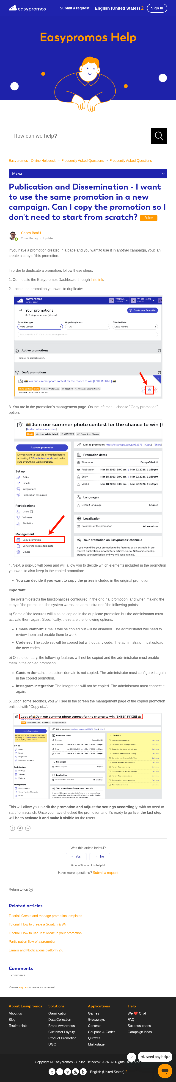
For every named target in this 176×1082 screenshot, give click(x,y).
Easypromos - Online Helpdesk (32, 160)
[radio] (76, 856)
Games (93, 1013)
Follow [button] (148, 218)
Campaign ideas (140, 1032)
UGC (52, 1044)
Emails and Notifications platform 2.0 (36, 950)
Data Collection (59, 1019)
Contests (95, 1026)
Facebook (12, 831)
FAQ (131, 1019)
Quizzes (94, 1038)
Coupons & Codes (102, 1032)
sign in (23, 987)
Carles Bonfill (31, 233)
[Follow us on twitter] (52, 1071)
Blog (12, 1019)
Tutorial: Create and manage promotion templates (45, 916)
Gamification (57, 1013)
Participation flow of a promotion (32, 941)
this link (97, 280)
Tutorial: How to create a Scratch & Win (38, 924)
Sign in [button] (157, 8)
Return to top (18, 889)
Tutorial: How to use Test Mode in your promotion (45, 933)
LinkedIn (27, 831)
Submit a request (74, 8)
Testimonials (18, 1026)
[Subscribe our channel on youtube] (67, 1071)
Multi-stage (96, 1044)
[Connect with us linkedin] (75, 1071)
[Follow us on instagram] (83, 1071)
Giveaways (96, 1019)
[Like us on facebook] (59, 1071)
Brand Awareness (61, 1026)
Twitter (19, 831)
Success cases (139, 1026)
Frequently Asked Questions (82, 160)
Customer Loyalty (61, 1032)
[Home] (27, 8)
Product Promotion (62, 1038)
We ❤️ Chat (137, 1013)
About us (15, 1013)
